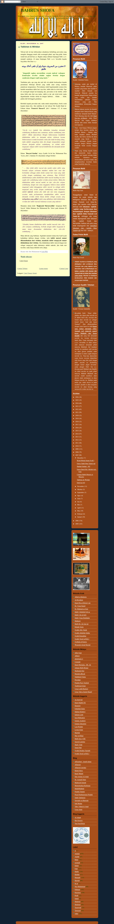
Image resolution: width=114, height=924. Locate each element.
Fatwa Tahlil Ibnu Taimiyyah (86, 463)
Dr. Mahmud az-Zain (81, 609)
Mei (78, 505)
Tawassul (78, 910)
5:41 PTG (44, 252)
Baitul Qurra (79, 771)
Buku (76, 860)
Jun (78, 502)
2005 (77, 524)
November (80, 486)
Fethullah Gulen (80, 709)
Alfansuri (78, 765)
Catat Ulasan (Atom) (30, 273)
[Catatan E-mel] (48, 252)
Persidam (78, 680)
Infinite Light (79, 715)
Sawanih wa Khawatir (82, 800)
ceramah (77, 863)
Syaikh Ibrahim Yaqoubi (82, 751)
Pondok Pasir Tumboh (82, 683)
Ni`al (76, 883)
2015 (77, 431)
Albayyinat (78, 653)
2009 (77, 449)
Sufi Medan (78, 803)
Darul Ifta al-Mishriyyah (82, 603)
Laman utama (43, 268)
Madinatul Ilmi (79, 671)
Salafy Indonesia (80, 798)
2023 (77, 406)
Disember (80, 458)
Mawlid (77, 880)
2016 (77, 428)
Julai (79, 498)
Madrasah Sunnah (80, 783)
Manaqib (77, 877)
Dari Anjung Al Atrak (82, 777)
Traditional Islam (80, 686)
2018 (77, 421)
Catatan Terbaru (22, 268)
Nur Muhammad (80, 886)
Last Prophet (79, 727)
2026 (77, 397)
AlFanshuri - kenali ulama (83, 762)
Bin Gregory (79, 820)
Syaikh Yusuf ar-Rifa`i (82, 639)
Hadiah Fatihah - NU (83, 466)
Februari (80, 514)
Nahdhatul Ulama (80, 677)
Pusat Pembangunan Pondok (84, 795)
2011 (77, 443)
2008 (77, 452)
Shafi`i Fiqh (78, 745)
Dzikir (77, 866)
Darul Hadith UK (80, 703)
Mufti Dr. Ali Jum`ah (81, 624)
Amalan (77, 854)
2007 (77, 455)
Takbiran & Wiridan (30, 47)
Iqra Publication (80, 718)
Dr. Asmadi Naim (80, 780)
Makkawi (78, 621)
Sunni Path (78, 748)
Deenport (77, 706)
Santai (77, 898)
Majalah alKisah (80, 674)
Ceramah (77, 662)
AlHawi (77, 656)
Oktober (80, 489)
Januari (79, 517)
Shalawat (77, 901)
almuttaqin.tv (79, 659)
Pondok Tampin (80, 792)
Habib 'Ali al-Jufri (80, 615)
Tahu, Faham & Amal (82, 806)
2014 (77, 434)
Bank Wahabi (79, 774)
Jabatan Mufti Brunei (81, 668)
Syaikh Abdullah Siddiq (82, 633)
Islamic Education (80, 724)
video (76, 913)
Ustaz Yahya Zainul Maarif (83, 692)
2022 (77, 409)
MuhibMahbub (79, 789)
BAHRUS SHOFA (38, 10)
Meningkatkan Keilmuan (82, 786)
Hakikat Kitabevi (80, 712)
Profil (76, 895)
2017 (77, 424)
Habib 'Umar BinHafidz (82, 618)
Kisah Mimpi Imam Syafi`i (85, 460)
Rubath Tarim (79, 627)
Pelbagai (77, 889)
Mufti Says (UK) (80, 739)
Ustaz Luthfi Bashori (81, 689)
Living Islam (79, 730)
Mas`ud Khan (79, 736)
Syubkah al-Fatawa (81, 642)
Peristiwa (78, 892)
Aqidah (77, 857)
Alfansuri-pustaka (80, 768)
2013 (77, 437)
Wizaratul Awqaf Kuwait (82, 645)
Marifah (77, 733)
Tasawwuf (78, 907)
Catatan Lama (63, 268)
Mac (78, 511)
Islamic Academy (80, 721)
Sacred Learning (80, 742)
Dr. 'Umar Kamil (80, 606)
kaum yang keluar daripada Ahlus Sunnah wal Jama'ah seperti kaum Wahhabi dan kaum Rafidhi (86, 331)
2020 (77, 415)
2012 (77, 440)
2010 (77, 446)
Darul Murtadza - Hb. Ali (83, 665)
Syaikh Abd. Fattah (81, 630)
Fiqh (76, 869)
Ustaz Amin (78, 809)
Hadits (77, 871)
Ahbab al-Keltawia (81, 597)
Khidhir (77, 874)
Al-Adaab (78, 817)
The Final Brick (80, 823)
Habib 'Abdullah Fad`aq (82, 612)
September (80, 492)
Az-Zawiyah (78, 700)
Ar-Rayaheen (79, 600)
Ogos (79, 495)
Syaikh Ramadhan (80, 636)
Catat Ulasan (24, 261)
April (79, 508)
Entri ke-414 (81, 483)
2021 (77, 412)
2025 (77, 400)
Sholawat (77, 904)
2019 (77, 418)
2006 (77, 521)
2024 (77, 403)
